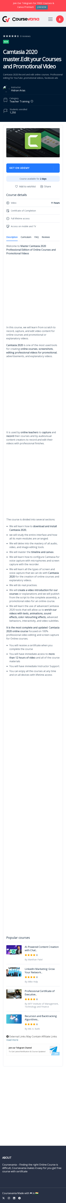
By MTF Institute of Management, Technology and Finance (42, 1005)
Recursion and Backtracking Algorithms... (41, 1017)
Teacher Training (20, 101)
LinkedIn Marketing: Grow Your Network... (40, 970)
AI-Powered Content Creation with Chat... (42, 948)
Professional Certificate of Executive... (40, 992)
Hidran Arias (18, 90)
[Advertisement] (33, 291)
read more (12, 1040)
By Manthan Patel (34, 959)
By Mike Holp (31, 981)
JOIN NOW (41, 7)
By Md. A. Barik (32, 1028)
